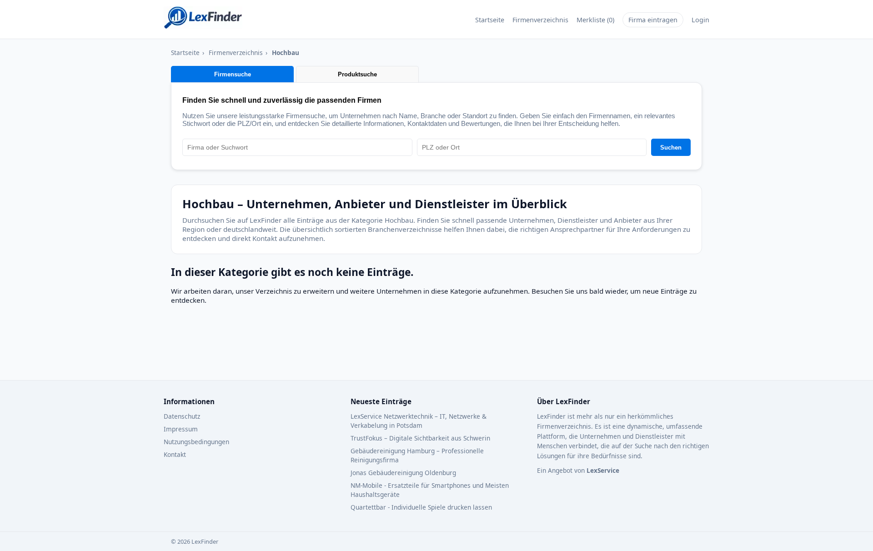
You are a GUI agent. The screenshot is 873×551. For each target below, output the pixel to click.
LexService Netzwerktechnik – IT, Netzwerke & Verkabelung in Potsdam (419, 421)
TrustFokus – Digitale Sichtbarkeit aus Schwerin (420, 438)
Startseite (489, 19)
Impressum (181, 429)
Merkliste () (595, 19)
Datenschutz (182, 416)
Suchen (671, 147)
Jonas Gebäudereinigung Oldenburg (403, 472)
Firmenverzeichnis (540, 19)
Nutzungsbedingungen (196, 441)
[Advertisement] (391, 346)
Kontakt (175, 454)
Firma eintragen (652, 19)
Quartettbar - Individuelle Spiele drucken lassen (421, 507)
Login (700, 19)
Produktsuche (357, 74)
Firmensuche (232, 74)
